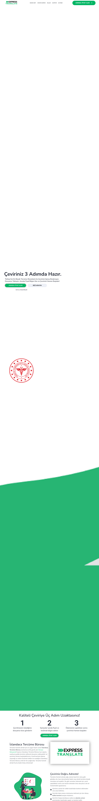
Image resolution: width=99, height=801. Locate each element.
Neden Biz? (33, 3)
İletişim (60, 3)
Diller (49, 3)
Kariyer (54, 3)
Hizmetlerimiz (41, 3)
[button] (69, 753)
